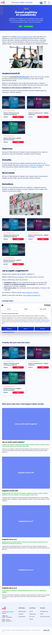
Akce (9, 616)
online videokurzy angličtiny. (30, 292)
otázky (36, 83)
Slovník (26, 8)
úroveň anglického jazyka (24, 36)
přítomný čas (24, 165)
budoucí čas (40, 165)
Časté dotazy (32, 614)
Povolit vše (42, 328)
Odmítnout (9, 328)
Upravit (25, 328)
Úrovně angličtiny (28, 26)
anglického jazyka (23, 77)
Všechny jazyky (15, 2)
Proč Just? (31, 616)
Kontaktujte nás (44, 611)
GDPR (41, 614)
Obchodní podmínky (45, 616)
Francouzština (28, 2)
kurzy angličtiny (19, 277)
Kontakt (31, 619)
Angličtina (22, 2)
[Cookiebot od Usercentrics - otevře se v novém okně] (45, 305)
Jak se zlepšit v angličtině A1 (31, 295)
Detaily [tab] (26, 309)
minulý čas (32, 165)
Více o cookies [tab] (43, 309)
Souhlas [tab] (9, 309)
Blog (20, 26)
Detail (18, 116)
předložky (34, 167)
